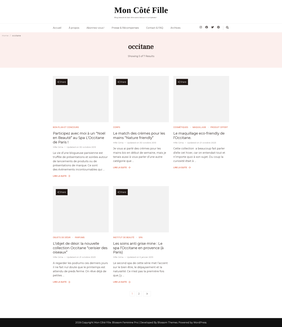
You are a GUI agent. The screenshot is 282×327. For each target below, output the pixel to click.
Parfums (80, 237)
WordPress (199, 322)
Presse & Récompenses (125, 27)
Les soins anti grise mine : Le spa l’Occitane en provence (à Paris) (138, 247)
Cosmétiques (180, 127)
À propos (74, 27)
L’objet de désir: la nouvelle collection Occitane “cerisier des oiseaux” (80, 247)
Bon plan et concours (66, 127)
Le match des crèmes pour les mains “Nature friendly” (139, 135)
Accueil (57, 27)
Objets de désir (61, 237)
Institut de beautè (123, 237)
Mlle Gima (58, 147)
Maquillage (199, 127)
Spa (141, 237)
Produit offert (219, 127)
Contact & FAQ (154, 27)
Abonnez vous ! (95, 27)
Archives (175, 27)
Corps (116, 127)
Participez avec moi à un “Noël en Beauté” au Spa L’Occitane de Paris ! (79, 137)
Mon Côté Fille (141, 10)
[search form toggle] (227, 27)
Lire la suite (60, 176)
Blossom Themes (167, 322)
